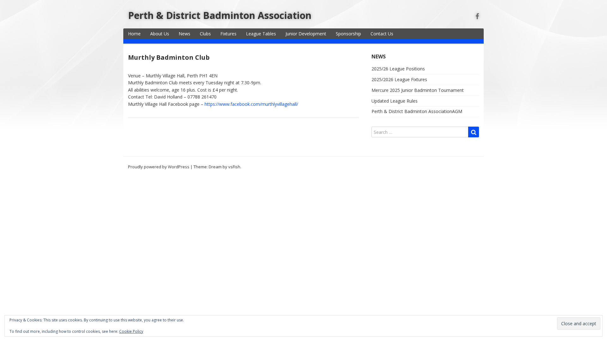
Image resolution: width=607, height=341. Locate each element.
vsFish (234, 167)
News (184, 34)
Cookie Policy (131, 331)
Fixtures (228, 34)
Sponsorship (348, 34)
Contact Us (382, 34)
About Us (159, 34)
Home (134, 34)
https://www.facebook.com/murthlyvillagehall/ (251, 104)
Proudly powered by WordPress (158, 167)
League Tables (261, 34)
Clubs (205, 34)
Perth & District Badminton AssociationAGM (416, 111)
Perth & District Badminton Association (219, 15)
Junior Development (305, 34)
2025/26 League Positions (398, 69)
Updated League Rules (394, 101)
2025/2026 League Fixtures (399, 79)
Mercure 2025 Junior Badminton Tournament (417, 90)
